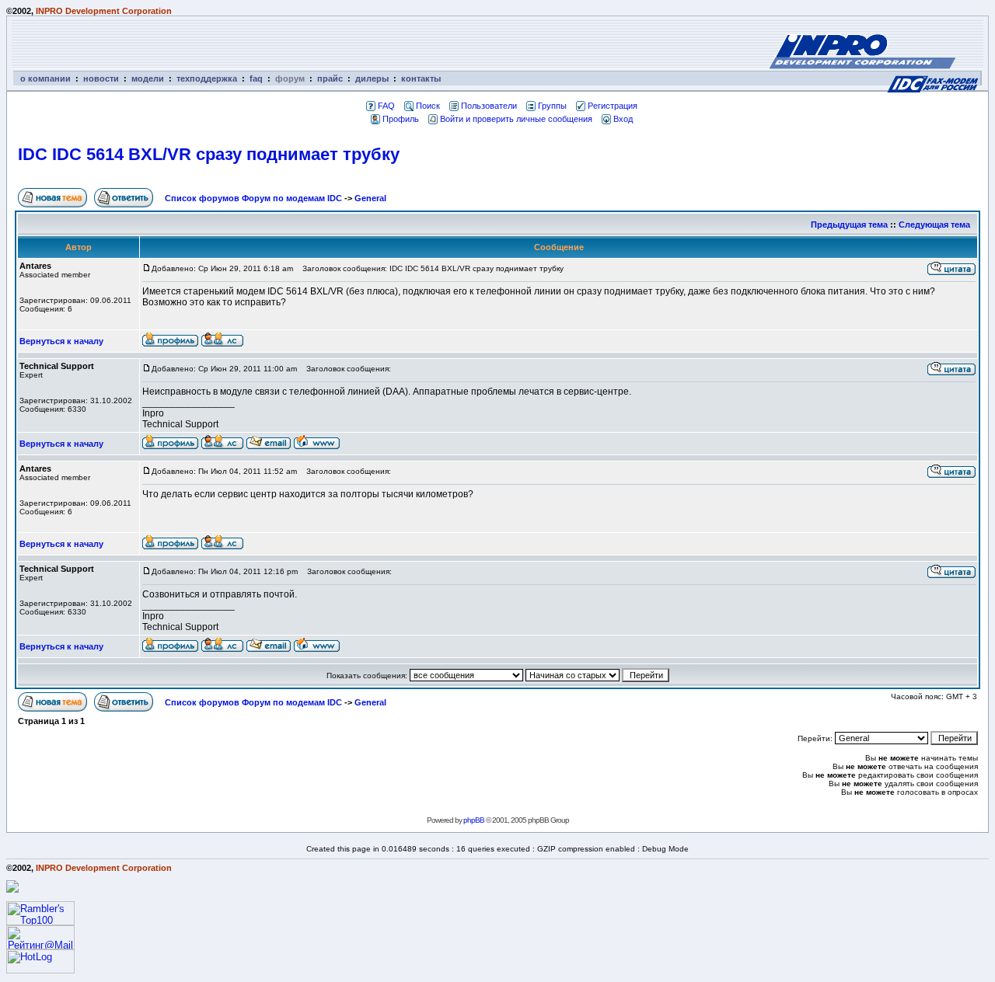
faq (256, 78)
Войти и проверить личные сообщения (516, 119)
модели (147, 78)
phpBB (473, 820)
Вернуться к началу (61, 341)
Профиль (400, 119)
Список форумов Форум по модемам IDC (253, 198)
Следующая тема (934, 224)
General (370, 198)
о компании (45, 78)
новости (101, 78)
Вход (623, 119)
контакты (421, 78)
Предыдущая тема (849, 224)
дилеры (372, 78)
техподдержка (206, 78)
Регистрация (612, 105)
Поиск (428, 105)
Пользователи (489, 105)
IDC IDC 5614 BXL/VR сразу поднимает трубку (209, 154)
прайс (330, 78)
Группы (552, 105)
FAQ (386, 105)
